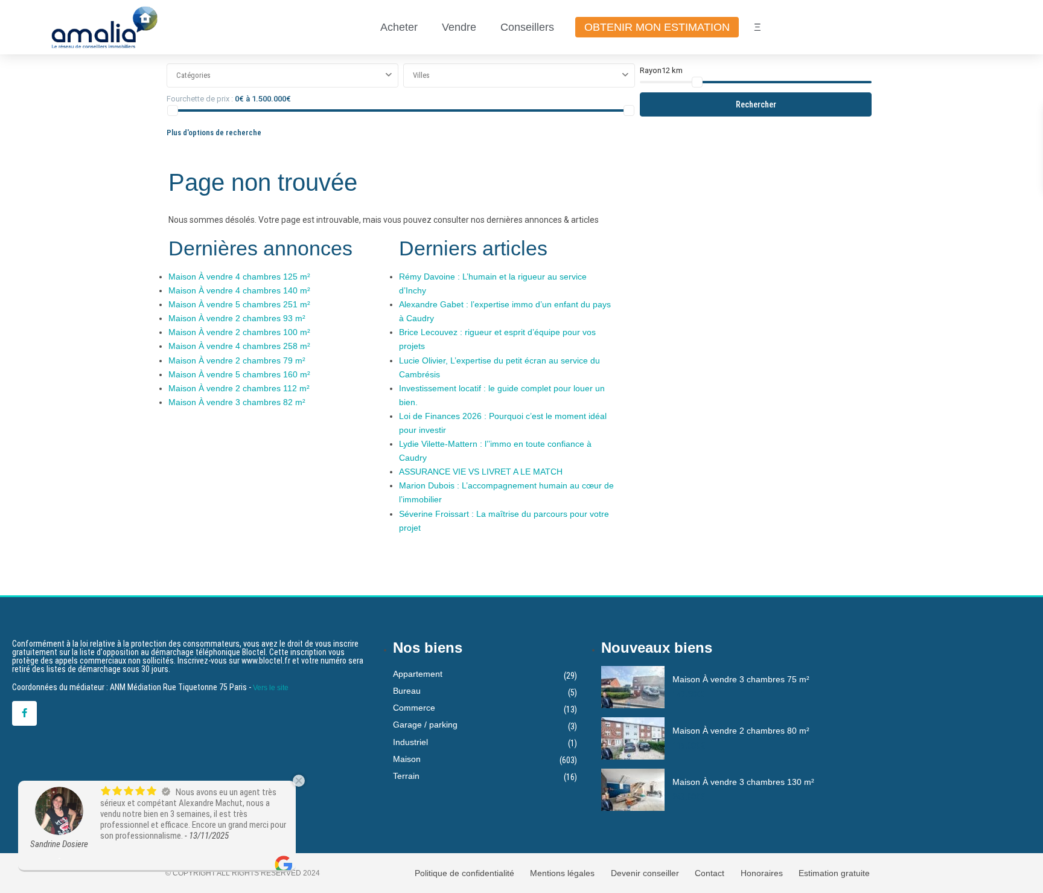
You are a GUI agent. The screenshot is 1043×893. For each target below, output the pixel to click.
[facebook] (24, 713)
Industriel (410, 742)
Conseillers (527, 27)
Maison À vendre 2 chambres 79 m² (236, 360)
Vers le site (271, 687)
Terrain (406, 776)
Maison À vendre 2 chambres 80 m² (740, 730)
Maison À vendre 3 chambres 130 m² (743, 782)
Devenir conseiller (645, 873)
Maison (407, 759)
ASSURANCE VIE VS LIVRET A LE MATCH (481, 471)
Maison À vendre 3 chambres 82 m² (236, 402)
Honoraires (762, 873)
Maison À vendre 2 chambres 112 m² (239, 388)
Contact (709, 873)
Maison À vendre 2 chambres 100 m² (239, 332)
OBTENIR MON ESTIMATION (657, 27)
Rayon (661, 70)
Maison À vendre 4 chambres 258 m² (239, 346)
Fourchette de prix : (200, 98)
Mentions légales (562, 873)
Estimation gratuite (834, 873)
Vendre (459, 27)
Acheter (399, 27)
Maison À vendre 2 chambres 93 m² (236, 318)
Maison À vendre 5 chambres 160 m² (239, 374)
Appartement (417, 674)
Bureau (407, 691)
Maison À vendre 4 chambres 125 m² (239, 276)
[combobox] (282, 75)
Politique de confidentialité (464, 873)
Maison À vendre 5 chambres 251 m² (239, 304)
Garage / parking (425, 724)
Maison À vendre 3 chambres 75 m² (740, 679)
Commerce (414, 707)
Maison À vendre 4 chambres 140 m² (239, 290)
